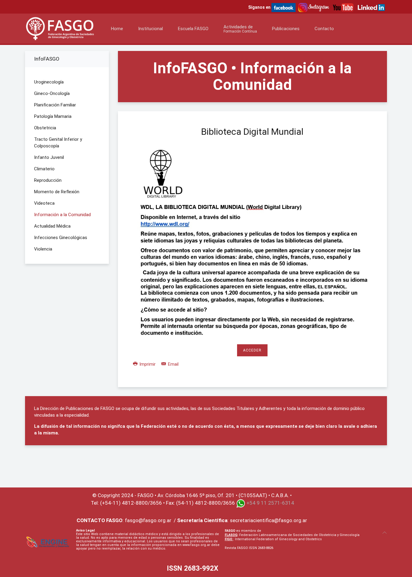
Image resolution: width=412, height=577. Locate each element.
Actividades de (240, 28)
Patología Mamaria (52, 116)
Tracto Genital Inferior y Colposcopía (58, 143)
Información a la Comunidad (62, 214)
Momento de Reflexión (56, 191)
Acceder (252, 350)
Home (117, 28)
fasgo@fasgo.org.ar (148, 520)
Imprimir (147, 364)
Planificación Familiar (55, 105)
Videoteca (44, 203)
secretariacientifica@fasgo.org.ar (268, 520)
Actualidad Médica (52, 226)
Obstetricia (45, 128)
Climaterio (44, 169)
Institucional (150, 28)
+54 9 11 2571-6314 (270, 503)
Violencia (43, 249)
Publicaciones (285, 28)
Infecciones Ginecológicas (60, 237)
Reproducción (48, 180)
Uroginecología (49, 82)
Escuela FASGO (193, 28)
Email (173, 364)
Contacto (324, 28)
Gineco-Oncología (52, 93)
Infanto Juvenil (49, 157)
